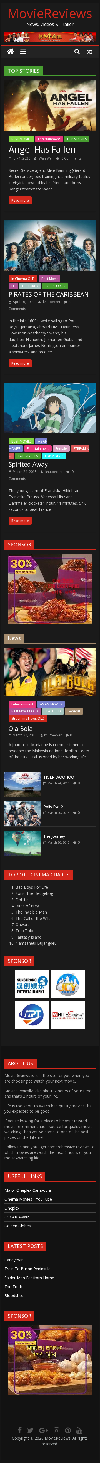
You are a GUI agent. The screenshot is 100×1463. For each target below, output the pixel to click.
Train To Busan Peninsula (27, 1268)
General (74, 711)
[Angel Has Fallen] (50, 83)
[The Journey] (22, 833)
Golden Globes (17, 1225)
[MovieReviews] (10, 52)
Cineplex (11, 1208)
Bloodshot (13, 1295)
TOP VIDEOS (53, 455)
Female (61, 448)
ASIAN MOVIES (51, 704)
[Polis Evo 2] (22, 804)
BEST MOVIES (21, 139)
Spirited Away (28, 464)
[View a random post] (89, 51)
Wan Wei (46, 158)
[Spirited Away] (50, 386)
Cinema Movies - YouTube (28, 1199)
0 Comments (71, 158)
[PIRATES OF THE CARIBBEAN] (50, 223)
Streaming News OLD (27, 718)
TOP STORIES (77, 139)
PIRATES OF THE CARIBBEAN (49, 294)
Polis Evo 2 (53, 806)
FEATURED (30, 286)
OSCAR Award (17, 1217)
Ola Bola (21, 728)
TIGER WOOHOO (58, 777)
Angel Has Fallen (42, 149)
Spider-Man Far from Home (29, 1277)
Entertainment (49, 139)
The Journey (54, 836)
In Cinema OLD (23, 278)
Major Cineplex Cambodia (27, 1190)
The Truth (13, 1286)
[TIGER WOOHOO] (22, 774)
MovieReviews (50, 13)
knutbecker (52, 301)
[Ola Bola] (50, 650)
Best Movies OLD (24, 711)
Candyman (14, 1259)
